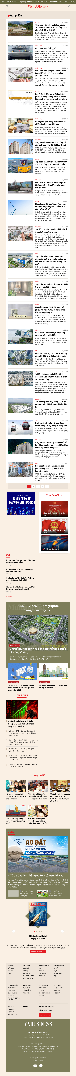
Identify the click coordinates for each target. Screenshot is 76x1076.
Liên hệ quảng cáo (45, 1010)
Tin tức (56, 968)
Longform (31, 610)
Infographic (50, 606)
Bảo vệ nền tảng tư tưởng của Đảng (54, 514)
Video (32, 606)
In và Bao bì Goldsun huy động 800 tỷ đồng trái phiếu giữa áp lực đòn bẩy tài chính (50, 185)
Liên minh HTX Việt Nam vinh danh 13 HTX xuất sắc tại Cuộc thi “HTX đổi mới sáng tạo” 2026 (22, 733)
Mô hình (41, 990)
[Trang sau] (52, 486)
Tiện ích (56, 976)
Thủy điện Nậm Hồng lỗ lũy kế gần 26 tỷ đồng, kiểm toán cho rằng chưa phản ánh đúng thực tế (51, 27)
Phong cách (12, 1014)
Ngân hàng (27, 968)
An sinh (41, 995)
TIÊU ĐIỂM (11, 966)
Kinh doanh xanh (44, 993)
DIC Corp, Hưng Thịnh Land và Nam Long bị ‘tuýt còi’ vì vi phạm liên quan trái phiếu (50, 73)
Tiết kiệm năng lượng (51, 549)
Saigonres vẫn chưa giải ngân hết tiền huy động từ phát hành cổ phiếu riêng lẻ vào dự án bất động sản (51, 445)
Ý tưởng (57, 990)
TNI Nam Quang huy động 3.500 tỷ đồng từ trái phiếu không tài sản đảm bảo (51, 404)
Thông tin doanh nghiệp (14, 999)
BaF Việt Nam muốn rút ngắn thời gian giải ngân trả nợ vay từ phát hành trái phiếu (50, 468)
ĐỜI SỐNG (11, 1007)
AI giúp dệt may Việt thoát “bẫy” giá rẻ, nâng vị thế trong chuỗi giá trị (20, 579)
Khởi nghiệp (58, 988)
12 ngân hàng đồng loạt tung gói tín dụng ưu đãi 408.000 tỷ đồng (20, 561)
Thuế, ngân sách (29, 976)
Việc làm (11, 1012)
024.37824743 (39, 1060)
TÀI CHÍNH (26, 966)
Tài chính (37, 22)
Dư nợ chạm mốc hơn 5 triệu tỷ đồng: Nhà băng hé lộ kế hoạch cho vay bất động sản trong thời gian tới (23, 742)
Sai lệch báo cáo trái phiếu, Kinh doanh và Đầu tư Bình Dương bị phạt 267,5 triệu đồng (51, 376)
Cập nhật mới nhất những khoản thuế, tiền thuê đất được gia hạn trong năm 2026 (21, 687)
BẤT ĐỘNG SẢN (59, 966)
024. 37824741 (49, 1007)
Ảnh (20, 606)
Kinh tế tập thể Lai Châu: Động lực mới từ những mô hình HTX (55, 893)
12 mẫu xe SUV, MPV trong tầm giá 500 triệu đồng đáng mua (19, 570)
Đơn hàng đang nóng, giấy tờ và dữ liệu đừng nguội (15, 820)
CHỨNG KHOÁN (44, 966)
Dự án (56, 971)
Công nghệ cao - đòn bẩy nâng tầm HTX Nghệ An (27, 893)
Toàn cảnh (58, 973)
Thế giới (11, 971)
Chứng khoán (39, 45)
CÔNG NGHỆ (27, 985)
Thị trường (12, 988)
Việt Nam (11, 968)
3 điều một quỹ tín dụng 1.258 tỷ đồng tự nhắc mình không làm (23, 765)
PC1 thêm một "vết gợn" (45, 48)
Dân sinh (11, 1009)
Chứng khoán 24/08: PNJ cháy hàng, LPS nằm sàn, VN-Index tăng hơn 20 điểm (21, 723)
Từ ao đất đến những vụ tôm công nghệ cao (36, 875)
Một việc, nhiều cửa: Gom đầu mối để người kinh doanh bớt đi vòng (37, 796)
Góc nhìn (42, 976)
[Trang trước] (24, 486)
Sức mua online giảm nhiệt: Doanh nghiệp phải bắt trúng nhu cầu (37, 820)
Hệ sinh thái (58, 993)
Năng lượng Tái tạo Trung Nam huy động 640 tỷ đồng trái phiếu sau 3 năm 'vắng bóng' (50, 206)
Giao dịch (38, 180)
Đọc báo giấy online (38, 951)
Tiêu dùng (11, 990)
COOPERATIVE (43, 985)
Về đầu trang (45, 1015)
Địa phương (12, 973)
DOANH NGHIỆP (13, 985)
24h (36, 351)
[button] (66, 891)
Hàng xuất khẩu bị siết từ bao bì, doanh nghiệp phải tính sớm (16, 796)
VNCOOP (26, 1007)
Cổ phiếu (38, 139)
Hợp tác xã (42, 988)
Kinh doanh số (28, 978)
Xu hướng (26, 988)
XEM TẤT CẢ (9, 596)
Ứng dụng (26, 993)
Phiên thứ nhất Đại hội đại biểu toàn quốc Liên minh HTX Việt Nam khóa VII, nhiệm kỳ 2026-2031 (23, 757)
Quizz (47, 610)
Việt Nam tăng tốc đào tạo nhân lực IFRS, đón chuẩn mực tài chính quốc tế (20, 588)
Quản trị (11, 995)
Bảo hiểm (26, 973)
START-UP (57, 985)
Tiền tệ (37, 159)
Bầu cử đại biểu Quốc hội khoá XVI (54, 531)
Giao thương (12, 993)
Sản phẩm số (27, 990)
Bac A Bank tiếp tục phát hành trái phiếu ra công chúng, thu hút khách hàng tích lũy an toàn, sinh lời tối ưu (51, 96)
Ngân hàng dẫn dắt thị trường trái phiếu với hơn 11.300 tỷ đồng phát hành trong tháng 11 (50, 309)
